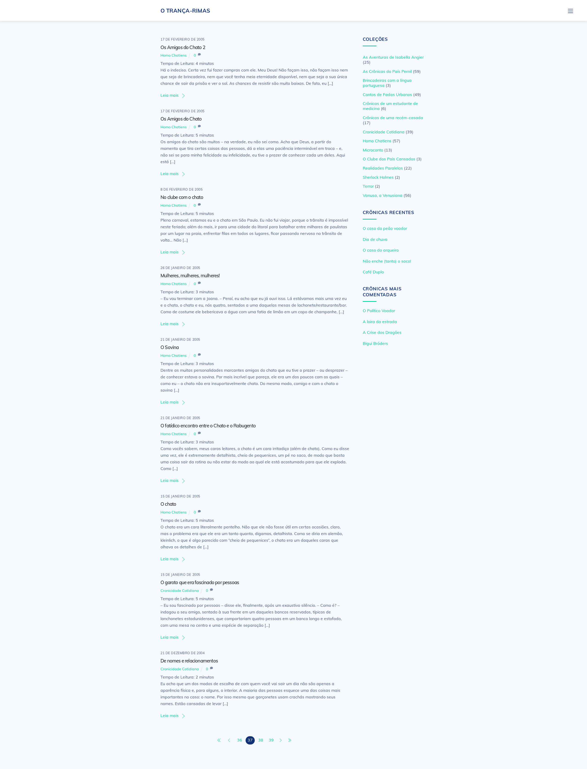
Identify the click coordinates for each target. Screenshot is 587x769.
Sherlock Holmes (378, 177)
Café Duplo (373, 271)
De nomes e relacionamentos (189, 661)
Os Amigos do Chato (181, 119)
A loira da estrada (380, 321)
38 (260, 739)
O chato (168, 504)
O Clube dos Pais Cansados (389, 158)
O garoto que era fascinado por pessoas (200, 582)
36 (239, 739)
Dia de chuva (375, 239)
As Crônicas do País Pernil (387, 71)
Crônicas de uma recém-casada (393, 117)
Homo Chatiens (174, 55)
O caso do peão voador (385, 228)
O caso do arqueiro (381, 250)
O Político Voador (379, 310)
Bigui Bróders (375, 343)
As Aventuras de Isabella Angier (393, 57)
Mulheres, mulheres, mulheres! (190, 275)
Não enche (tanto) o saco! (387, 261)
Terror (368, 186)
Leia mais (170, 95)
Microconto (373, 149)
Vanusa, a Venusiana (382, 195)
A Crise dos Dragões (382, 332)
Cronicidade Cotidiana (180, 590)
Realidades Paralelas (383, 167)
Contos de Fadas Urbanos (387, 94)
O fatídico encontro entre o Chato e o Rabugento (208, 425)
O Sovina (170, 347)
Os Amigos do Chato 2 (183, 47)
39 (271, 739)
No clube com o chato (182, 197)
